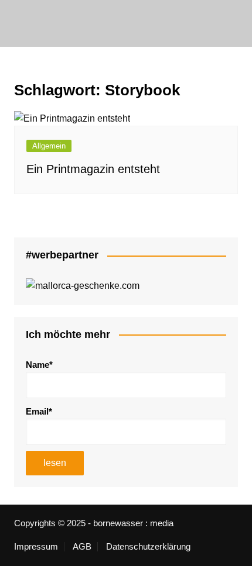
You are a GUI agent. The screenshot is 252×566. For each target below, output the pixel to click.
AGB (82, 546)
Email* (39, 411)
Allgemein (49, 146)
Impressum (36, 546)
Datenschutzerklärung (148, 546)
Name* (39, 365)
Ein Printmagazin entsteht (93, 169)
